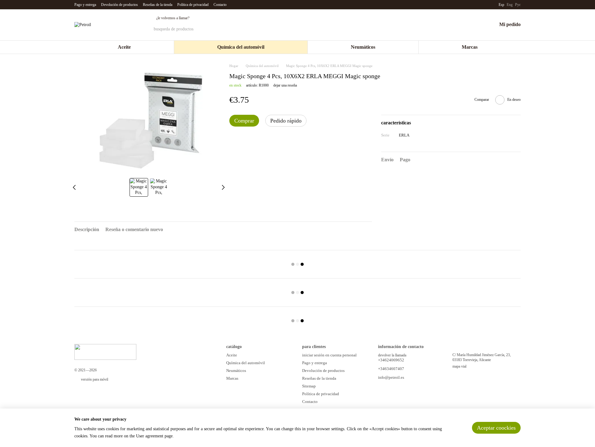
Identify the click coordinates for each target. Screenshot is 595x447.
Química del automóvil (240, 47)
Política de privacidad (193, 4)
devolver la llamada (392, 355)
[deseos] (476, 25)
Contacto (220, 4)
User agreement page (154, 436)
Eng (510, 5)
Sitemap (309, 386)
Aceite (124, 47)
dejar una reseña (285, 85)
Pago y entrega (85, 4)
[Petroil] (105, 351)
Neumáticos (363, 47)
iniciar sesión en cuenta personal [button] (329, 355)
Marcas (470, 47)
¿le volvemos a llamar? (172, 18)
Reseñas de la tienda (157, 4)
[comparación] (460, 25)
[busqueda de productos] (421, 29)
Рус (518, 5)
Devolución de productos (119, 4)
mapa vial (459, 366)
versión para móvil (94, 379)
